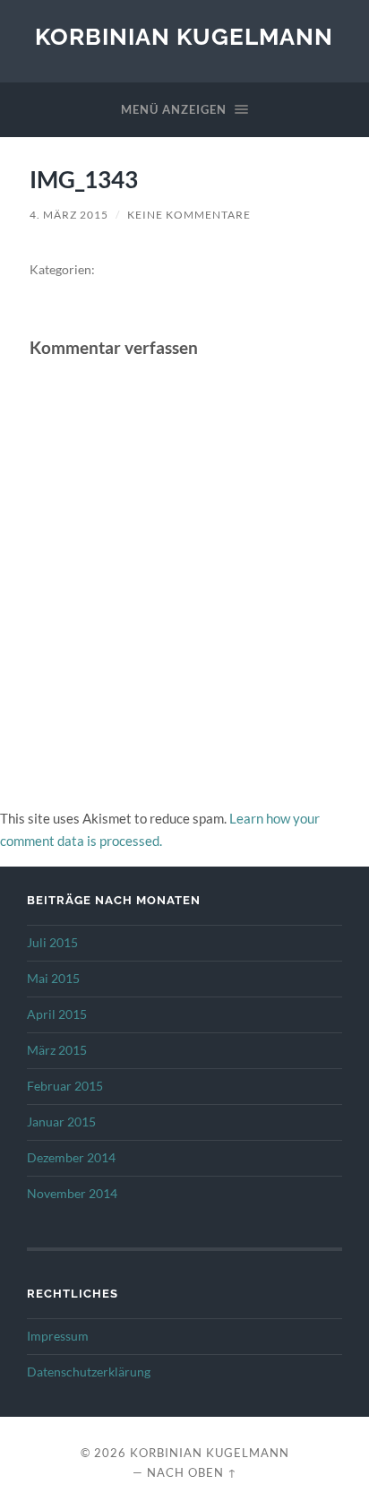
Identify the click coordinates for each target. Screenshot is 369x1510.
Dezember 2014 (71, 1158)
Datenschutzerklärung (88, 1372)
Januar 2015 (61, 1122)
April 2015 (57, 1014)
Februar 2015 (65, 1086)
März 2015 (57, 1050)
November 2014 (72, 1193)
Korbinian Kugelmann (184, 36)
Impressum (58, 1336)
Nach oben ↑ (192, 1472)
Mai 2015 (53, 978)
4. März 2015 (69, 214)
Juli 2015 (52, 943)
